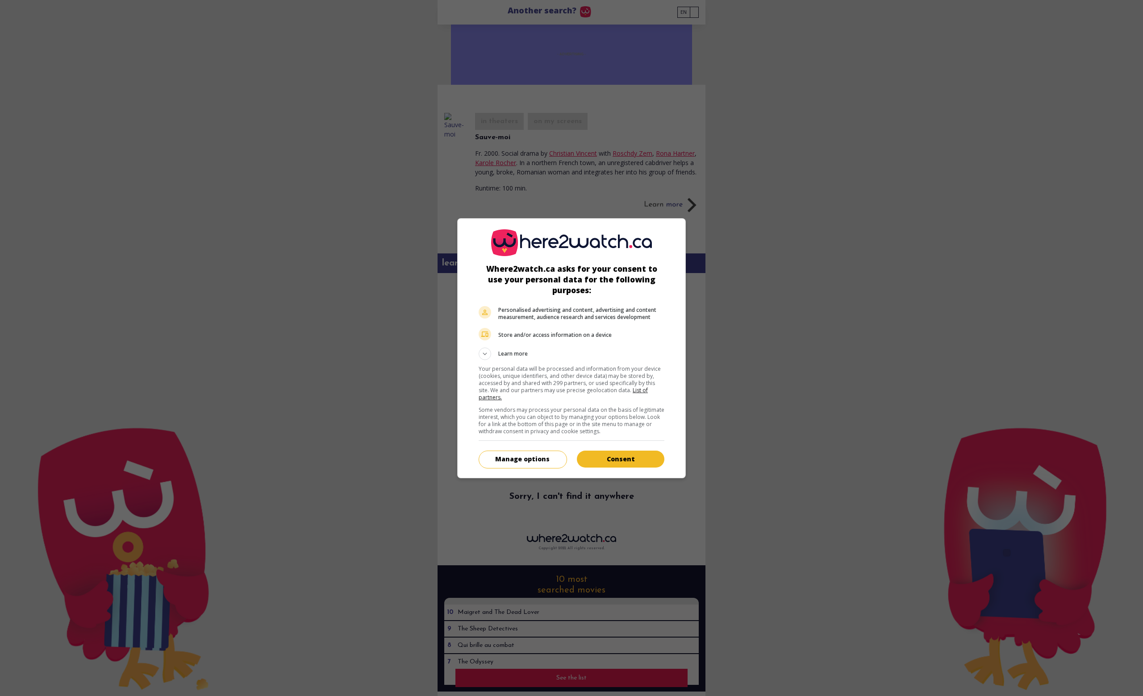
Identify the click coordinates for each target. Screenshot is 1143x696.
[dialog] (571, 348)
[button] (571, 354)
